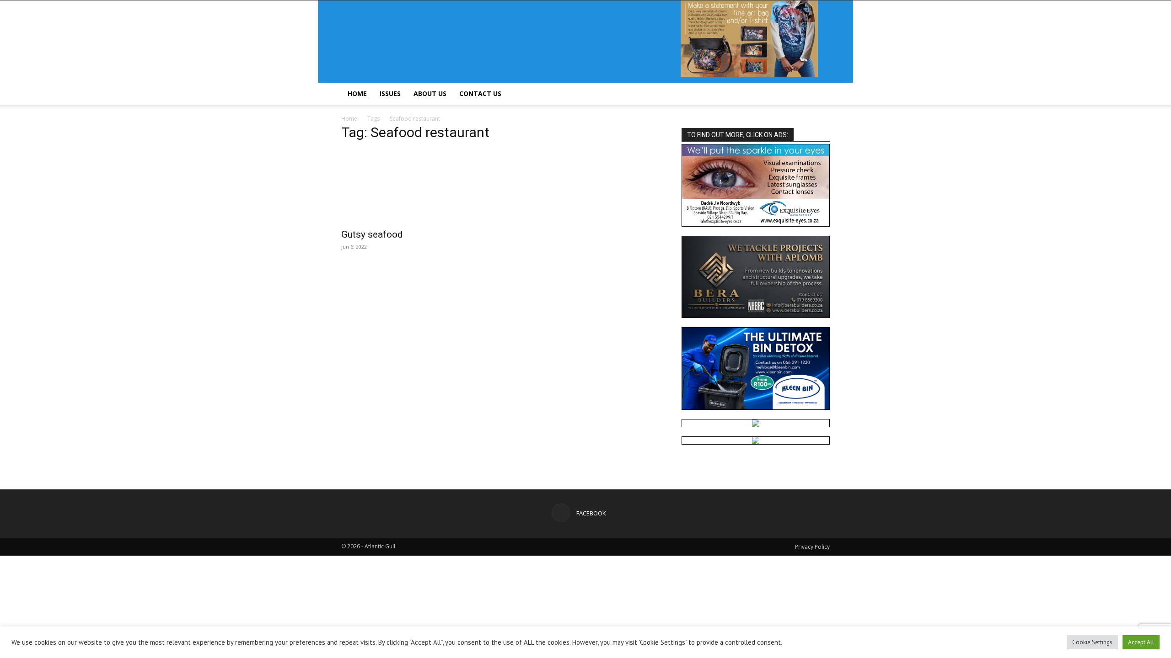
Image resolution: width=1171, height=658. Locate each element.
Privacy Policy (812, 547)
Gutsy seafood (372, 234)
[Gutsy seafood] (415, 186)
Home (357, 93)
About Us (430, 93)
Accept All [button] (1141, 642)
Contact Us (480, 93)
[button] (819, 94)
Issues (390, 93)
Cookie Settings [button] (1092, 642)
